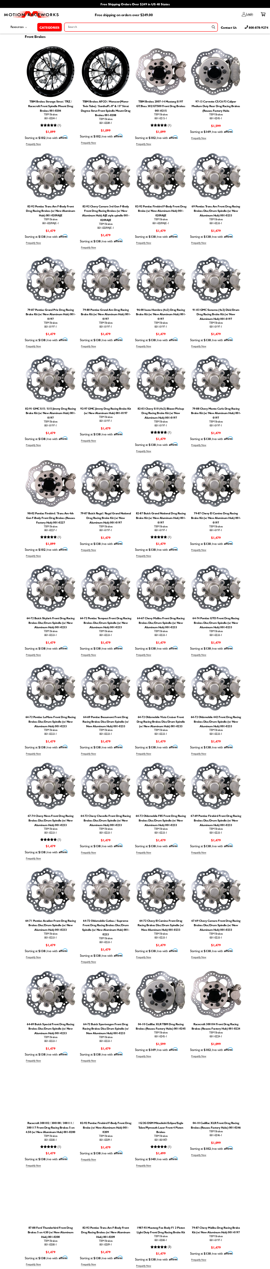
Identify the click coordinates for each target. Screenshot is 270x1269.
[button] (49, 27)
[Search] (213, 27)
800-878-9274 (258, 27)
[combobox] (140, 27)
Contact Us (229, 27)
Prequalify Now (33, 144)
